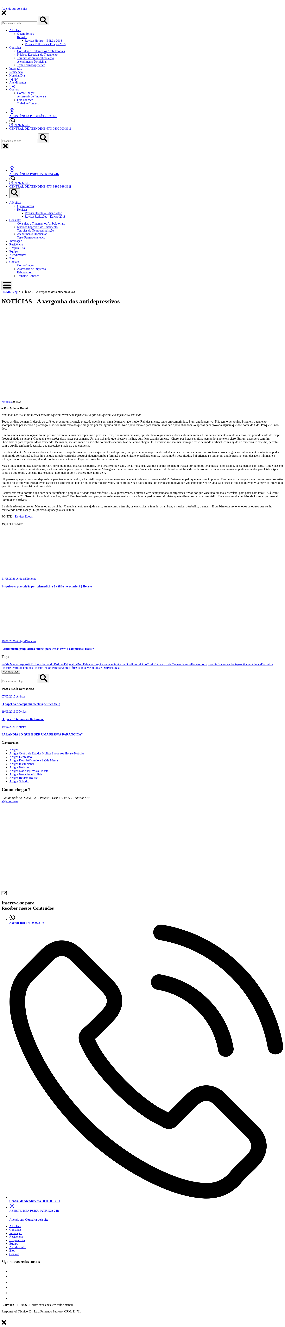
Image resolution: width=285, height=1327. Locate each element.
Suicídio (142, 664)
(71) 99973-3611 (19, 125)
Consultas (15, 47)
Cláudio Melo (84, 667)
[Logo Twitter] (11, 1276)
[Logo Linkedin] (11, 1282)
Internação (15, 68)
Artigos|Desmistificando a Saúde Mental (34, 760)
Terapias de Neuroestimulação (35, 58)
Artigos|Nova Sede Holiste (25, 774)
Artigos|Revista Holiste (23, 777)
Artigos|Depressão (20, 757)
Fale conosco (25, 100)
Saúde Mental (10, 664)
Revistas (22, 37)
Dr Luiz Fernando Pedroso (47, 664)
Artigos (13, 750)
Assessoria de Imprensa (31, 96)
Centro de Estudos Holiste (26, 667)
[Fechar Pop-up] (43, 20)
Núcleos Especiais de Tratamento (37, 54)
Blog (12, 86)
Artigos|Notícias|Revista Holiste (28, 770)
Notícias (7, 401)
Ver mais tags (11, 671)
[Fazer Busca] (43, 138)
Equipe (13, 79)
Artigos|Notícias (19, 767)
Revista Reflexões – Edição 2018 (45, 44)
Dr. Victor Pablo (224, 664)
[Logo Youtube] (11, 1287)
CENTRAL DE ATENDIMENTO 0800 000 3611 (40, 128)
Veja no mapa (10, 801)
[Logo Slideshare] (11, 1292)
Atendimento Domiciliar (32, 61)
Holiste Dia (100, 667)
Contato (14, 89)
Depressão (24, 664)
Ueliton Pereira (51, 667)
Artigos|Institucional (21, 764)
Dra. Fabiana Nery (88, 664)
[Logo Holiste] (21, 161)
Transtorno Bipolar (202, 664)
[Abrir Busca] (14, 193)
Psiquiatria (70, 664)
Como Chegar (25, 93)
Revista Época (24, 516)
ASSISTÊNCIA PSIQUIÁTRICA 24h (33, 116)
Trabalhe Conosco (28, 103)
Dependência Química (247, 664)
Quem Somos (25, 33)
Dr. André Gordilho (125, 664)
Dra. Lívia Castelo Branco (174, 664)
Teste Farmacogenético (31, 65)
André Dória (68, 667)
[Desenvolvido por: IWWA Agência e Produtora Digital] (6, 1318)
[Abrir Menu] (7, 285)
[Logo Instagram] (11, 1298)
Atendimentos (17, 82)
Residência (16, 72)
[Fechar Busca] (5, 146)
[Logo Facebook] (11, 1271)
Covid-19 (152, 664)
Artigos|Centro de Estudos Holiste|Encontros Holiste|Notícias (46, 753)
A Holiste (15, 30)
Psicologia (113, 667)
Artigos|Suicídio (19, 781)
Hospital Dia (17, 75)
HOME (6, 292)
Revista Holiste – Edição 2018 (43, 40)
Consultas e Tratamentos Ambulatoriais (41, 51)
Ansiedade (106, 664)
